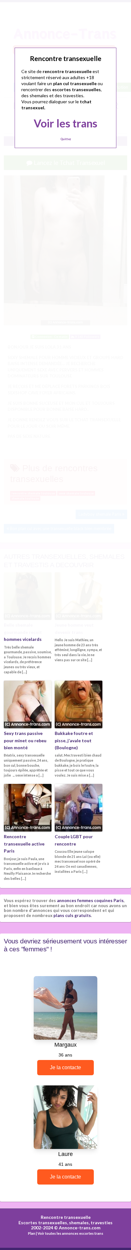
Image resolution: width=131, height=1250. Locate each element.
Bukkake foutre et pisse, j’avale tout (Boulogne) (74, 740)
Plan (31, 1233)
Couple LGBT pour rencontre (74, 840)
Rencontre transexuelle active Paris (24, 843)
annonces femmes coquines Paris (90, 900)
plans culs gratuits (72, 915)
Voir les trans (65, 123)
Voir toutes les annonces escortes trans (70, 1233)
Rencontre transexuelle (66, 1217)
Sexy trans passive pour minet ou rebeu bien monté (25, 740)
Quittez (65, 139)
